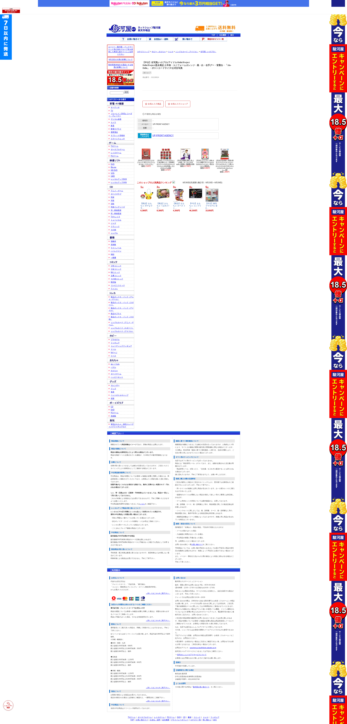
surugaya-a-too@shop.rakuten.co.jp (203, 648)
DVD (112, 164)
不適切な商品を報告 (153, 114)
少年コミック (116, 266)
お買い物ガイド (197, 544)
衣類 (112, 398)
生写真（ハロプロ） (208, 52)
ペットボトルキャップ (119, 395)
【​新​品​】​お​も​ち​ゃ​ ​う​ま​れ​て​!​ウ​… (163, 205)
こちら (142, 504)
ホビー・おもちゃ (159, 52)
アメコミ (114, 289)
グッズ (113, 389)
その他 (113, 230)
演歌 (112, 204)
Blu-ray (113, 167)
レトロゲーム (116, 153)
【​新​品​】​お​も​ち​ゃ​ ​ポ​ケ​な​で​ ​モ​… (146, 205)
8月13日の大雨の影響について (121, 59)
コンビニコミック (118, 285)
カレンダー (115, 385)
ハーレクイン (116, 251)
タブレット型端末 (118, 135)
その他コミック (117, 279)
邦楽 (112, 197)
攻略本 (113, 241)
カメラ (113, 122)
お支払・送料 (155, 720)
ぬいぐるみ (115, 364)
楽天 (215, 720)
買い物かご (207, 720)
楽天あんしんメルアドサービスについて (191, 655)
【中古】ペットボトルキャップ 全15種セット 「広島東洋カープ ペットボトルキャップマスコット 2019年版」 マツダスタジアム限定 (166, 164)
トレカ (170, 52)
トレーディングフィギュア (121, 346)
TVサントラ (115, 217)
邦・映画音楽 (116, 213)
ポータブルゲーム (118, 149)
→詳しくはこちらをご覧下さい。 (158, 593)
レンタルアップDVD (119, 179)
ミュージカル (116, 220)
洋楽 (112, 200)
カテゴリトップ (143, 52)
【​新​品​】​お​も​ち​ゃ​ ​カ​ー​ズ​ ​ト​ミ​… (179, 205)
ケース (113, 356)
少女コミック (116, 269)
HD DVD (114, 170)
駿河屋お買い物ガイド (201, 687)
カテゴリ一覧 (195, 720)
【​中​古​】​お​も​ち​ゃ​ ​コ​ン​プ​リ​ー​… (195, 205)
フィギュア (115, 343)
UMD (113, 176)
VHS (112, 173)
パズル (113, 367)
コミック (197, 717)
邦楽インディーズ (118, 207)
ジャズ (113, 223)
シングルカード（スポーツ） (122, 328)
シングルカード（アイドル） (122, 331)
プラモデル (115, 340)
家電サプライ (116, 129)
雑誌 (112, 254)
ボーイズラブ (116, 194)
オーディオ (115, 107)
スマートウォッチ (118, 139)
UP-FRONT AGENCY (163, 135)
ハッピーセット (117, 377)
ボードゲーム (116, 374)
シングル (114, 233)
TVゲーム (114, 146)
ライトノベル (116, 248)
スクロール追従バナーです (6, 37)
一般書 (113, 258)
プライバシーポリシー (180, 720)
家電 (112, 126)
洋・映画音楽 (116, 210)
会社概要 (165, 720)
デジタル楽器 (116, 119)
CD (112, 407)
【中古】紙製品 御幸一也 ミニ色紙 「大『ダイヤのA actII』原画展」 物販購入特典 (185, 162)
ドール (113, 349)
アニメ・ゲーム (117, 191)
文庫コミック (116, 276)
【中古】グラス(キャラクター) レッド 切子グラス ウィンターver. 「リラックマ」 (146, 162)
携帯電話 (114, 132)
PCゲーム (114, 156)
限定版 (113, 282)
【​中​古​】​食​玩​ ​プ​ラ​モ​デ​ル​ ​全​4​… (211, 205)
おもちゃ (114, 371)
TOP (132, 720)
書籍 (189, 717)
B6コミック (115, 272)
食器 (112, 392)
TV (112, 111)
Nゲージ (114, 353)
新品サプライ (116, 314)
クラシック (115, 227)
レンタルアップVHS (119, 182)
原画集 (113, 245)
